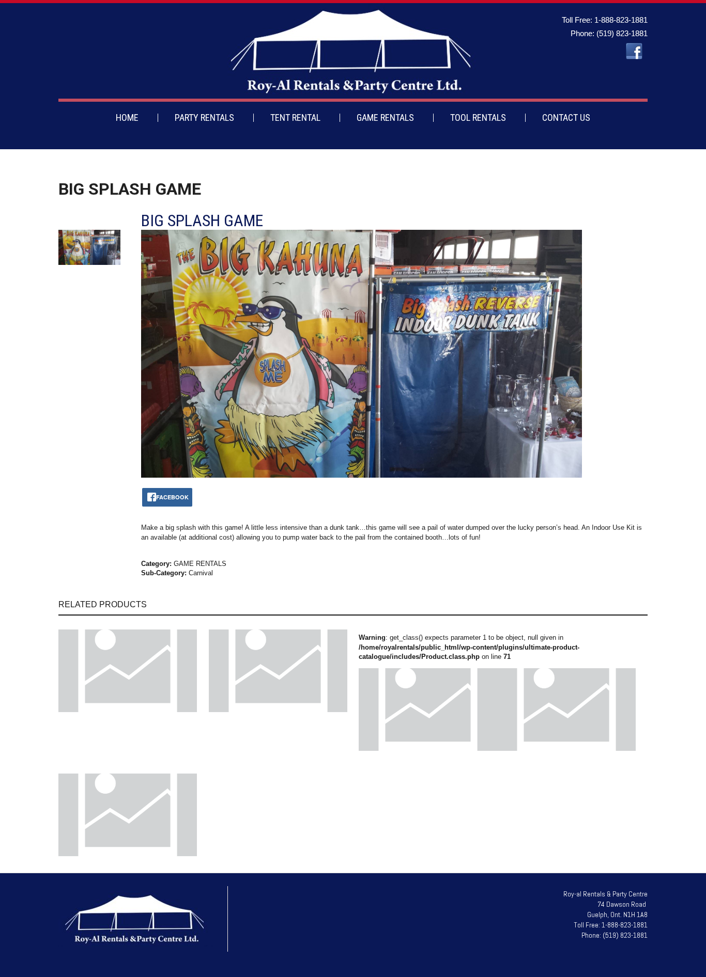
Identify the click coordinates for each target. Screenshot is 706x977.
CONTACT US (566, 117)
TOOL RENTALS (478, 117)
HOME (127, 117)
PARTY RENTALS (204, 117)
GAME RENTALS (385, 117)
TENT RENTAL (295, 117)
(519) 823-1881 (622, 33)
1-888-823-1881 (621, 19)
